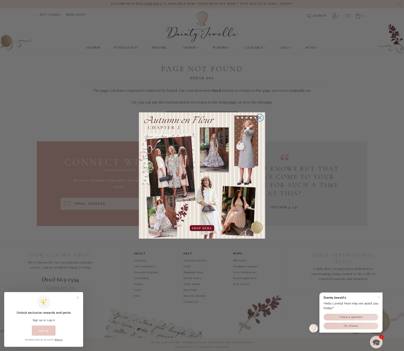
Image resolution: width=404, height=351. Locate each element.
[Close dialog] (259, 117)
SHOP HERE (202, 228)
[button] (376, 342)
